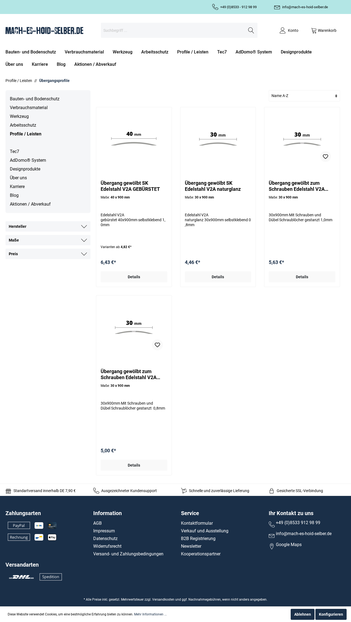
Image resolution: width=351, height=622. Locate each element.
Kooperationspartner (200, 553)
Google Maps (289, 544)
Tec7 (14, 151)
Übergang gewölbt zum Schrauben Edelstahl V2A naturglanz (129, 374)
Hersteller (17, 226)
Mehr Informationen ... (150, 614)
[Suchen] (251, 30)
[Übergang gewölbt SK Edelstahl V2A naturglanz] (218, 139)
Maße (14, 240)
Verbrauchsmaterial (29, 107)
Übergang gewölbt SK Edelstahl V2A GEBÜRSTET (130, 186)
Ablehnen (302, 614)
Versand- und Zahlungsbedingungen (128, 553)
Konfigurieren (331, 614)
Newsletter (191, 546)
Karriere (17, 186)
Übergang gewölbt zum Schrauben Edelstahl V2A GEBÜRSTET (297, 186)
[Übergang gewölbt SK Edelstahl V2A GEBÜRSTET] (134, 139)
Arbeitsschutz (23, 125)
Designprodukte (25, 169)
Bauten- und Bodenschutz (35, 98)
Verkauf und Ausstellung (204, 530)
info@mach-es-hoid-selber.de (305, 7)
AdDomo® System (28, 160)
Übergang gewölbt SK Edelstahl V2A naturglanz (213, 186)
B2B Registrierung (198, 538)
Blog (14, 195)
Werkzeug (19, 116)
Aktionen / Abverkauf (30, 204)
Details (134, 277)
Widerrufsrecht (107, 546)
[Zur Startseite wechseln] (44, 30)
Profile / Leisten (25, 134)
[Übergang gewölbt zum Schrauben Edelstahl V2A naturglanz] (134, 327)
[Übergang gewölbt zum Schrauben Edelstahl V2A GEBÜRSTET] (302, 139)
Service (190, 513)
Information (107, 513)
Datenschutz (105, 538)
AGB (97, 523)
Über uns (18, 177)
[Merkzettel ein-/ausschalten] (325, 156)
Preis (13, 254)
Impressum (104, 530)
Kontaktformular (197, 523)
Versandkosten (163, 599)
